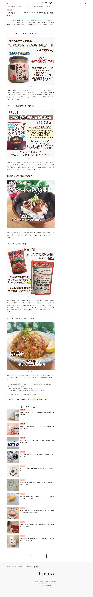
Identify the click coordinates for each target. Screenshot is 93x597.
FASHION (14, 567)
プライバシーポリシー (42, 583)
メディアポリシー (54, 581)
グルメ (20, 6)
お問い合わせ (35, 567)
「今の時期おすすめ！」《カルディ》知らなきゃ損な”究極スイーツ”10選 (27, 399)
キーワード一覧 (52, 583)
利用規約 (41, 581)
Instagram (32, 86)
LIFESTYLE (15, 6)
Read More (30, 555)
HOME (8, 567)
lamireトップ (9, 6)
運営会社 (36, 581)
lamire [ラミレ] (46, 3)
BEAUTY (20, 567)
